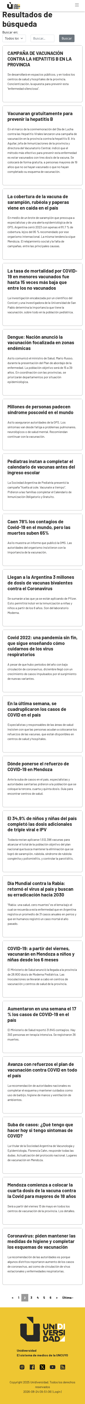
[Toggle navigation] (77, 5)
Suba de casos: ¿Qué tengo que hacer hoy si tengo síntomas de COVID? (40, 1130)
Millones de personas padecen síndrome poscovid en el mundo (40, 409)
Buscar (67, 38)
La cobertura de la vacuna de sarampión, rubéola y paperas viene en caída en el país (38, 202)
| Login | (57, 1391)
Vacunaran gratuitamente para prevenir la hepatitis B (40, 116)
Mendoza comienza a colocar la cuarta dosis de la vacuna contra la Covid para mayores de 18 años (42, 1190)
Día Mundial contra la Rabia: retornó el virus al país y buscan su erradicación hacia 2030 (40, 888)
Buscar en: (10, 32)
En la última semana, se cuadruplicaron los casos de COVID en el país (37, 709)
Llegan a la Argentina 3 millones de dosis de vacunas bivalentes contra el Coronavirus (41, 582)
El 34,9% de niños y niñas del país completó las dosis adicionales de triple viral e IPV (42, 823)
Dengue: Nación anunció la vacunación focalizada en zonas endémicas (41, 342)
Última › (67, 1297)
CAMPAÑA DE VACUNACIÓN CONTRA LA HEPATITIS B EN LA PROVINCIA (40, 58)
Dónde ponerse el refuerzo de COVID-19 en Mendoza (38, 766)
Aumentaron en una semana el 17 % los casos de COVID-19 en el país (42, 1014)
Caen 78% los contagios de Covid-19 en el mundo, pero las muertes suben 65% (39, 527)
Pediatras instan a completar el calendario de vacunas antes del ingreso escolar (41, 466)
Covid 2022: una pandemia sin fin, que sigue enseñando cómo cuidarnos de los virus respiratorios (42, 645)
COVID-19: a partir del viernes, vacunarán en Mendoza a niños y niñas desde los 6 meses (41, 954)
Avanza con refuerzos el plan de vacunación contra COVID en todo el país (42, 1069)
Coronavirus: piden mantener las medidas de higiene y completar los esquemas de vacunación (42, 1241)
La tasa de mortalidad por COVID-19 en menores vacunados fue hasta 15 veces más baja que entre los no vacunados (42, 279)
